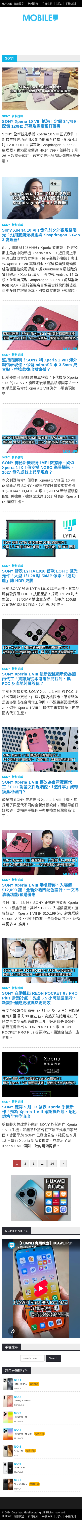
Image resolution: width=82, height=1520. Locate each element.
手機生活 (47, 3)
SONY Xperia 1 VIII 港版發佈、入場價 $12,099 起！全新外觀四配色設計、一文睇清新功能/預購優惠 (40, 890)
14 (52, 1163)
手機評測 (70, 3)
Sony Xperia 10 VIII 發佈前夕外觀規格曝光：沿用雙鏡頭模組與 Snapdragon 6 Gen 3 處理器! (41, 235)
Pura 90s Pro (20, 1417)
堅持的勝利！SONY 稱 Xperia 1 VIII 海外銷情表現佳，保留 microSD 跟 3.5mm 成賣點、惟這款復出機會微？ (39, 365)
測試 (59, 3)
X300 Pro (18, 1451)
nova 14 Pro (20, 1467)
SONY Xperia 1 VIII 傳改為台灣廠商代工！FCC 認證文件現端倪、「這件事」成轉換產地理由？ (40, 787)
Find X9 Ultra (20, 1484)
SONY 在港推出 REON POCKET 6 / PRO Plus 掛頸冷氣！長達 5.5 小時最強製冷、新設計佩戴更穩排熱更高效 (40, 998)
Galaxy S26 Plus (22, 1400)
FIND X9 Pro (20, 1384)
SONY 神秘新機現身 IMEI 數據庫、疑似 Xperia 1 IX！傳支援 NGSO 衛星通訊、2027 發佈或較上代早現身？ (38, 468)
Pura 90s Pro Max (23, 1434)
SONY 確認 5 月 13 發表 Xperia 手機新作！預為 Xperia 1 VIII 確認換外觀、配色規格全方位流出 (39, 1112)
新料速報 (33, 3)
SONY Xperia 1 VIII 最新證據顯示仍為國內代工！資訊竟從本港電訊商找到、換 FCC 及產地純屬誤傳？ (39, 679)
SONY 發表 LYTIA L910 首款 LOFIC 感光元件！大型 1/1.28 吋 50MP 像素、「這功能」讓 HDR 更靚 (40, 576)
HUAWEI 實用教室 (13, 3)
